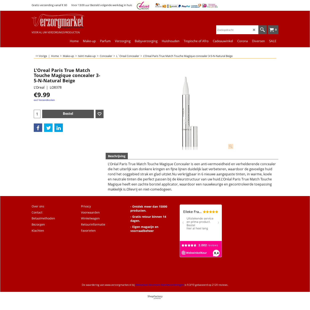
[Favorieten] (100, 114)
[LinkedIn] (58, 127)
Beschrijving (116, 156)
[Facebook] (38, 127)
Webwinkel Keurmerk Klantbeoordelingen (159, 285)
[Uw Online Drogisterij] (63, 21)
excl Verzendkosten (44, 100)
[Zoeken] (262, 29)
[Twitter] (48, 127)
